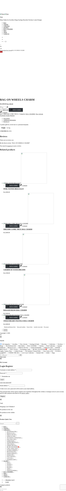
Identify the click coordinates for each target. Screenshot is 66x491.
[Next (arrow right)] (2, 490)
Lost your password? (5, 382)
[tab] (34, 118)
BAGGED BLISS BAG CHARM (15, 310)
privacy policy (25, 393)
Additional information (9, 120)
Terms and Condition (21, 327)
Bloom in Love (10, 433)
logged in (9, 146)
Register (3, 396)
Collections (6, 26)
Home (1, 50)
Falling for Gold (11, 436)
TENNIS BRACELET (12, 442)
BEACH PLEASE (11, 451)
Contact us (6, 34)
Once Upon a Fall (11, 439)
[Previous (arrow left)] (0, 490)
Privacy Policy (30, 327)
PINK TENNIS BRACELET (13, 189)
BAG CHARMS (8, 29)
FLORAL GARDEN (12, 450)
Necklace (9, 464)
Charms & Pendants (11, 470)
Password (3, 373)
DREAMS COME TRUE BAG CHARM (17, 229)
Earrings (9, 465)
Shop (4, 30)
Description (6, 118)
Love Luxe (9, 458)
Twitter (8, 115)
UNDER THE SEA (11, 445)
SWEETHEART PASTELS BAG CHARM (18, 321)
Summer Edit (10, 454)
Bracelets (9, 467)
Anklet (8, 468)
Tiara (1, 17)
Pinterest (12, 115)
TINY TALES (10, 444)
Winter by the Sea (11, 434)
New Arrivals (9, 50)
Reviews (6, 121)
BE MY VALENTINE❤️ (13, 447)
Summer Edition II (11, 453)
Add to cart (5, 110)
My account (46, 327)
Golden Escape (10, 440)
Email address (4, 385)
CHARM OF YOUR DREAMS (14, 270)
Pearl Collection (11, 456)
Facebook (3, 115)
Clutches (5, 24)
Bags (4, 23)
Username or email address (8, 370)
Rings (8, 462)
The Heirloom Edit (11, 431)
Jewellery (6, 27)
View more (3, 357)
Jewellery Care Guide (38, 327)
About (5, 32)
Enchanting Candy (11, 459)
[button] (3, 112)
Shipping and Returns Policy (10, 327)
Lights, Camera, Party (12, 448)
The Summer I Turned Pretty (14, 437)
